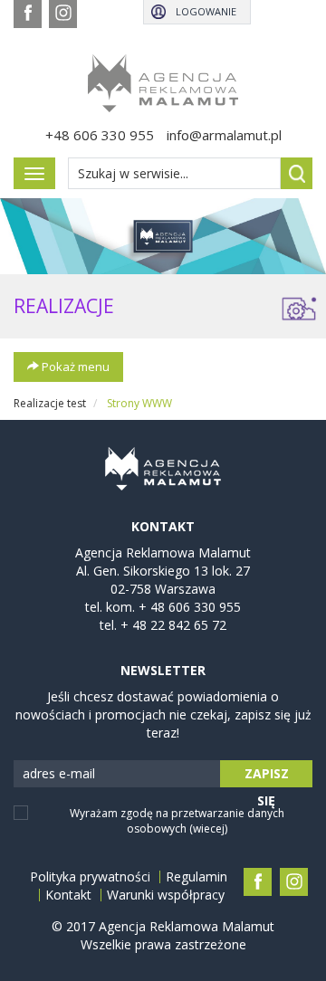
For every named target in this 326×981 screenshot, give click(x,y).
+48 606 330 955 (99, 135)
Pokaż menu (74, 366)
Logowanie (206, 11)
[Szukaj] (296, 173)
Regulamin (196, 877)
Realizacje (64, 306)
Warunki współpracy (166, 895)
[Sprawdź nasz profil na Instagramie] (63, 14)
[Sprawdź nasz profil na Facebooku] (28, 14)
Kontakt (68, 895)
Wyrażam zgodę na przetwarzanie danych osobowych (177, 820)
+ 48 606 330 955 (190, 606)
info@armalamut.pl (224, 135)
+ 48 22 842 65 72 (173, 624)
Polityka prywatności (90, 877)
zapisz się (266, 776)
